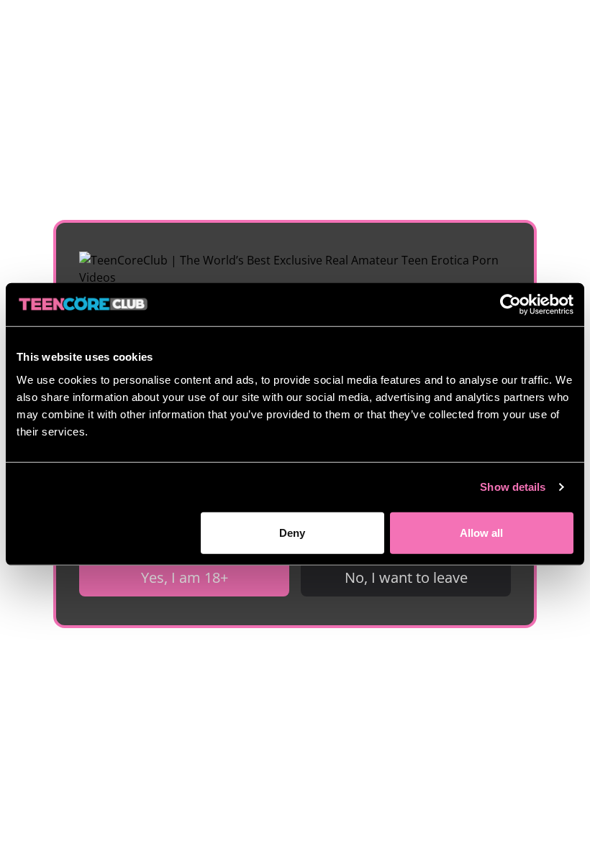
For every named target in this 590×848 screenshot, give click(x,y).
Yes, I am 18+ (184, 577)
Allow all (481, 532)
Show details (512, 487)
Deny (292, 532)
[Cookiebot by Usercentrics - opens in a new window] (510, 304)
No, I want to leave (406, 577)
